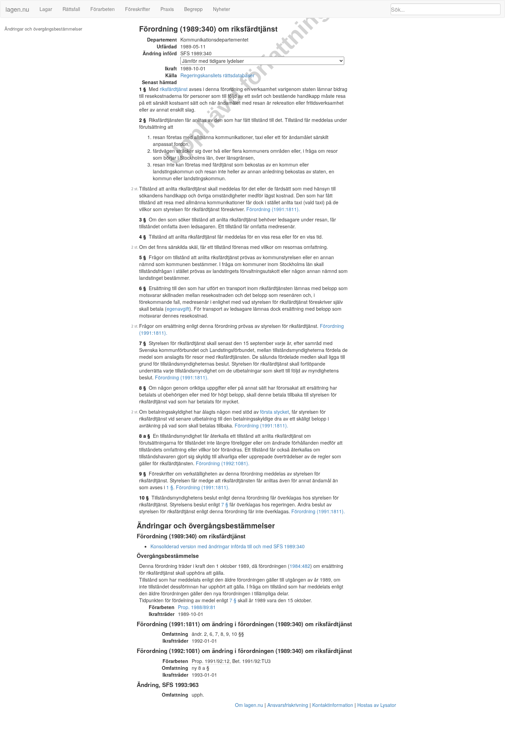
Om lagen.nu (249, 704)
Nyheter (221, 8)
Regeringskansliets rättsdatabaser (217, 75)
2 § (142, 119)
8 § (142, 387)
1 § (142, 88)
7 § (142, 343)
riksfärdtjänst (174, 88)
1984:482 (300, 565)
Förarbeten (102, 8)
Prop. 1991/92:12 (210, 660)
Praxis (167, 8)
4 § (142, 236)
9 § (142, 473)
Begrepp (193, 8)
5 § (142, 257)
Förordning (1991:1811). (273, 209)
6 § (142, 288)
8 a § (144, 435)
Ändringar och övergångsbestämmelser (43, 29)
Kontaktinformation (332, 704)
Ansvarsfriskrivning (287, 704)
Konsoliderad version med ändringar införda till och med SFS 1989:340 (227, 546)
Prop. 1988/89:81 (197, 607)
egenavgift (178, 308)
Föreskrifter (137, 8)
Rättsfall (71, 8)
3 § (142, 219)
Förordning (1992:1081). (222, 463)
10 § (144, 497)
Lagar (46, 8)
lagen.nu (17, 8)
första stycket (274, 411)
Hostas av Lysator (376, 704)
